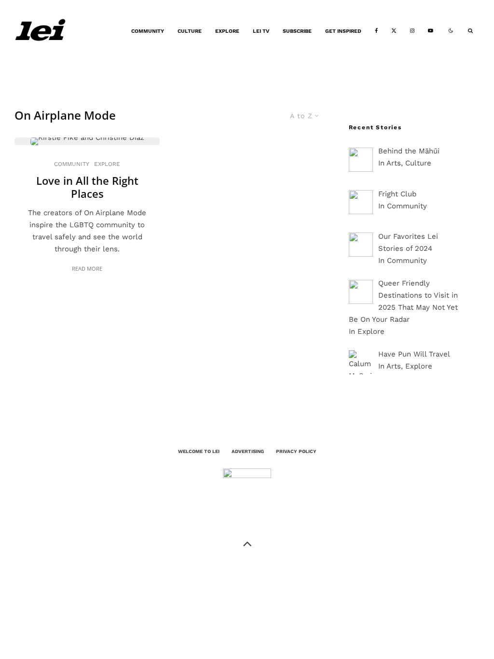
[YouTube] (430, 31)
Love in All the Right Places (87, 187)
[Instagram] (412, 31)
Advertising (248, 451)
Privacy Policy (296, 451)
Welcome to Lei (199, 451)
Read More (87, 268)
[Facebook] (376, 31)
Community (147, 31)
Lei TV (261, 31)
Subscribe (297, 31)
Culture (190, 31)
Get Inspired (343, 31)
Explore (227, 31)
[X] (393, 31)
